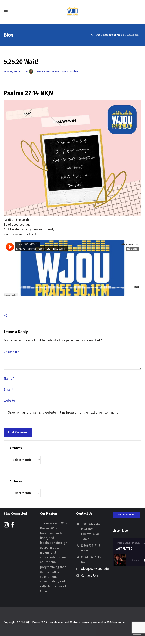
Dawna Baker (43, 71)
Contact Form (90, 575)
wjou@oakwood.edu (95, 569)
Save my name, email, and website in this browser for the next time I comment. (63, 412)
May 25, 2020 (12, 71)
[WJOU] (72, 11)
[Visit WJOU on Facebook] (13, 526)
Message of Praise (66, 71)
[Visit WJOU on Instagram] (6, 526)
